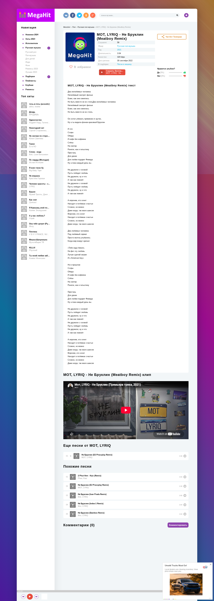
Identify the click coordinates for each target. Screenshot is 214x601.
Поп (74, 27)
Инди (27, 62)
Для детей (30, 59)
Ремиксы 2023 (31, 69)
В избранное (82, 66)
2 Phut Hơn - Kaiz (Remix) (89, 476)
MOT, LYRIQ (87, 457)
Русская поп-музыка (86, 27)
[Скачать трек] (184, 456)
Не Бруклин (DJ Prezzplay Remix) (97, 455)
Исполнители (31, 43)
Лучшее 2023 (31, 72)
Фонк (27, 65)
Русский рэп (30, 52)
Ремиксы (29, 89)
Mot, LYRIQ (83, 497)
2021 (119, 50)
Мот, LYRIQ (83, 506)
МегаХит (66, 27)
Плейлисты (30, 81)
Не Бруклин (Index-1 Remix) (90, 503)
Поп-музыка (30, 55)
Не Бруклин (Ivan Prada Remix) (92, 494)
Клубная (29, 85)
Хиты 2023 (30, 39)
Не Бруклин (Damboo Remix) (91, 513)
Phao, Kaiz (82, 478)
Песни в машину (124, 64)
